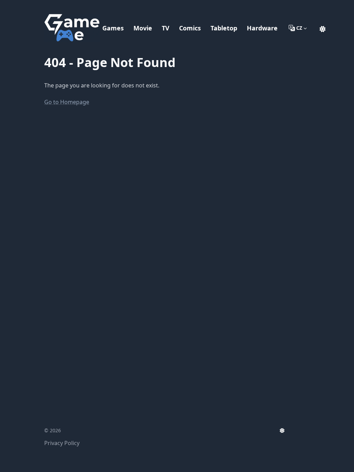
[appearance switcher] (322, 28)
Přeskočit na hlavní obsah (87, 6)
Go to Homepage (66, 102)
